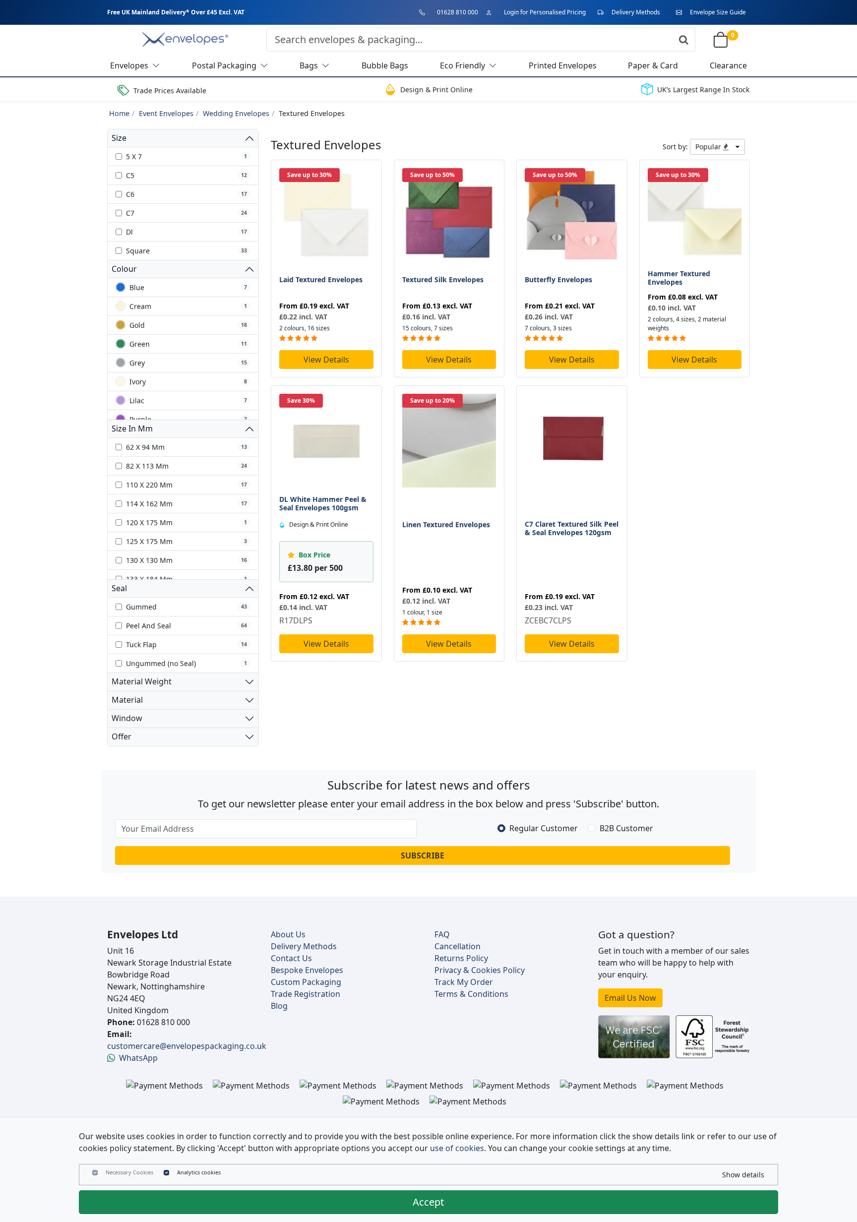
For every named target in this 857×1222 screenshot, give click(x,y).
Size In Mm (132, 428)
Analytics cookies (199, 1172)
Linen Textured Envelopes (446, 524)
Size (119, 137)
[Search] (684, 40)
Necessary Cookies (129, 1172)
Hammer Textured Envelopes (679, 278)
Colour (124, 268)
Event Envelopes (166, 113)
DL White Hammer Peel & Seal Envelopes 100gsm (323, 503)
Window (127, 718)
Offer (121, 736)
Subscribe (422, 855)
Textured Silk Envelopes (443, 279)
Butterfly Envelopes (558, 279)
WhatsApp (138, 1057)
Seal (119, 588)
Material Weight (142, 681)
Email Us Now (630, 997)
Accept (428, 1202)
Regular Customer (543, 828)
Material (127, 699)
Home (119, 113)
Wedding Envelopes (236, 113)
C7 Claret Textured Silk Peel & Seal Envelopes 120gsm (571, 528)
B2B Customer (626, 828)
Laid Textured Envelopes (321, 279)
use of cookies (457, 1148)
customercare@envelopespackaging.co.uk (186, 1045)
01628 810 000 (457, 12)
